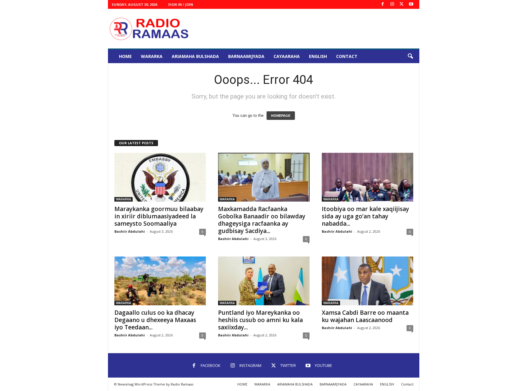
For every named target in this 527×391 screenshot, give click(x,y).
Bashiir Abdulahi (129, 231)
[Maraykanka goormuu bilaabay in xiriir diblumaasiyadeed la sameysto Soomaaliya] (160, 177)
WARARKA (152, 56)
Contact (346, 56)
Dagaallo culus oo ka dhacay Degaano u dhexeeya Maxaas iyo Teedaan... (155, 320)
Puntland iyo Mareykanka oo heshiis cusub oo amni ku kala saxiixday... (260, 320)
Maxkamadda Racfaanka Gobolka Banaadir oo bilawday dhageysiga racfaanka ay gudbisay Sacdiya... (261, 220)
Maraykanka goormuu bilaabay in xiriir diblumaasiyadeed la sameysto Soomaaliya (158, 216)
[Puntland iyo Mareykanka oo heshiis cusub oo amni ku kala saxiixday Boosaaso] (264, 280)
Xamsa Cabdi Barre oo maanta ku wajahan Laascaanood (365, 316)
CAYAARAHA (287, 56)
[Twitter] (401, 4)
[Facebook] (382, 4)
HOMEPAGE (280, 115)
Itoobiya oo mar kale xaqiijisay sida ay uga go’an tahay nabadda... (365, 216)
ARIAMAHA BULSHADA (195, 56)
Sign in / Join (180, 4)
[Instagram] (392, 4)
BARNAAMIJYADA (246, 56)
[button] (410, 56)
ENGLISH (318, 56)
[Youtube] (411, 4)
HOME (125, 56)
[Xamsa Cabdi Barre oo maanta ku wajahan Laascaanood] (367, 280)
